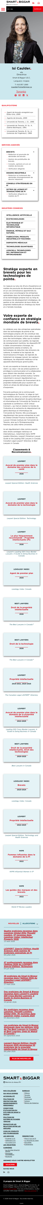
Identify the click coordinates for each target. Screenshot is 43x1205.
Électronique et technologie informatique (14, 225)
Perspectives (28, 1136)
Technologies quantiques (19, 247)
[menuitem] (19, 160)
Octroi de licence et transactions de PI (16, 190)
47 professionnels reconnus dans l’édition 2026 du (21, 964)
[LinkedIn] (23, 95)
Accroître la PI (10, 1142)
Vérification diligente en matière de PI (17, 195)
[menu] (20, 174)
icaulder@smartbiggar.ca (21, 87)
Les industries (9, 1145)
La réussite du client (31, 1140)
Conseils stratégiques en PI (19, 185)
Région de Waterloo (31, 1103)
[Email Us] (39, 3)
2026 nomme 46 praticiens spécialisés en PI (21, 950)
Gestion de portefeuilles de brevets (19, 160)
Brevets (10, 152)
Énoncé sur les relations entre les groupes (12, 1126)
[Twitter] (27, 95)
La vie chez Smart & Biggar (12, 1150)
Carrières (7, 1147)
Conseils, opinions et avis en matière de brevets (19, 165)
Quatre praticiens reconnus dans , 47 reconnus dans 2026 (21, 935)
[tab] (14, 923)
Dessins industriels (16, 173)
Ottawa (27, 1093)
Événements (28, 1144)
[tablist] (21, 994)
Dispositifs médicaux (16, 243)
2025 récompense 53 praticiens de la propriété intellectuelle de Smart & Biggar (20, 1046)
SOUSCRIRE (10, 1164)
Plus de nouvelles (21, 1059)
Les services (8, 1136)
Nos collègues (9, 1091)
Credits (21, 1203)
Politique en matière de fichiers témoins (11, 1119)
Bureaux (37, 9)
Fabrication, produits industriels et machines (18, 238)
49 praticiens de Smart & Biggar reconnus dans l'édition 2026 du (20, 979)
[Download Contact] (19, 95)
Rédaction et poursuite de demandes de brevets (18, 155)
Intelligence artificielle (19, 215)
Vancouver (28, 1099)
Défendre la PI (10, 1140)
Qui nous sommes (10, 1093)
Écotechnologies (15, 219)
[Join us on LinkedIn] (33, 3)
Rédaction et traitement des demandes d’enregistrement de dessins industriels (20, 177)
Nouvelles (27, 1142)
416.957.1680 (22, 85)
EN (8, 9)
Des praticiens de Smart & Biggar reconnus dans (21, 995)
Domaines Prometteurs (9, 1153)
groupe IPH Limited (9, 1189)
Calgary (27, 1101)
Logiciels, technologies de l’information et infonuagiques (18, 252)
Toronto (21, 91)
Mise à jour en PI (30, 1138)
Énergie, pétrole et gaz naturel (18, 232)
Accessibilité (9, 1096)
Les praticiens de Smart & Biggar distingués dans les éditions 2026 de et (21, 1029)
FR (12, 9)
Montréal (27, 1097)
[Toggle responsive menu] (3, 9)
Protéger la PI (10, 1138)
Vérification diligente (16, 169)
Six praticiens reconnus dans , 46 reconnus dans (19, 1012)
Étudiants (8, 1156)
